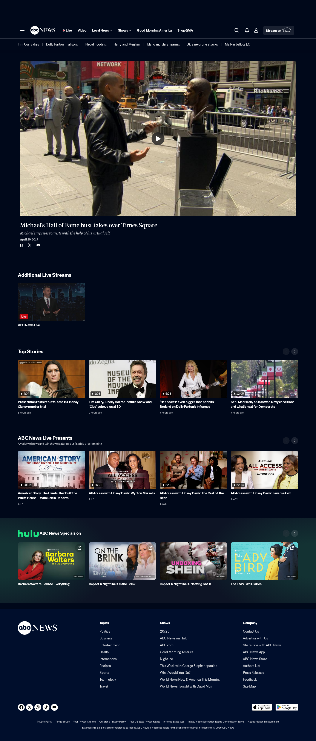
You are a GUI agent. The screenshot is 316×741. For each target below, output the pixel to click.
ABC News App (254, 652)
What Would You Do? (175, 672)
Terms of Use (62, 721)
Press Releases (253, 672)
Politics (105, 631)
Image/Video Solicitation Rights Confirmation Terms (216, 721)
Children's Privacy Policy (112, 721)
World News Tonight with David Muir (186, 686)
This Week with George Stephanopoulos (188, 666)
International (109, 659)
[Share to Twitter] (29, 245)
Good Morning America (176, 652)
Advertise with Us (255, 638)
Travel (104, 686)
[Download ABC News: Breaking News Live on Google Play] (287, 707)
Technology (108, 679)
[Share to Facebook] (21, 245)
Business (106, 638)
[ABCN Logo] (42, 30)
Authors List (251, 666)
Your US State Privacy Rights (144, 721)
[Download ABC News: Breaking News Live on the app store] (262, 707)
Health (104, 652)
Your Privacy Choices (84, 721)
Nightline (166, 659)
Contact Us (251, 631)
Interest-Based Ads (173, 721)
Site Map (249, 686)
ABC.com (166, 645)
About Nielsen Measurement (263, 721)
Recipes (105, 666)
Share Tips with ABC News (262, 645)
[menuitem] (28, 44)
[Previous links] (286, 533)
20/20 (164, 631)
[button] (22, 30)
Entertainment (110, 645)
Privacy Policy (44, 721)
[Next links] (294, 533)
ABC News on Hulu (173, 638)
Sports (104, 672)
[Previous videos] (286, 351)
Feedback (250, 679)
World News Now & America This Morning (190, 679)
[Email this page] (38, 245)
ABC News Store (255, 659)
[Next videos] (294, 351)
